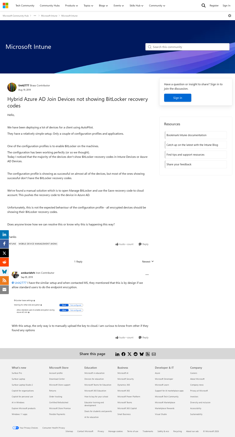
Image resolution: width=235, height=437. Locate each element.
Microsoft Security (126, 378)
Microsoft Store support (59, 384)
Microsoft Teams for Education (97, 384)
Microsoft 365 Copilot (127, 408)
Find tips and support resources (185, 154)
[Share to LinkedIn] (117, 353)
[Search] (203, 5)
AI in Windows (18, 402)
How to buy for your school (96, 396)
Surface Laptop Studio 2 (22, 384)
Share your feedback (179, 164)
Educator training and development (94, 404)
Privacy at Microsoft (199, 390)
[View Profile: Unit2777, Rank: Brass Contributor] (12, 87)
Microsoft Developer (164, 378)
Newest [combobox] (148, 261)
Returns (52, 390)
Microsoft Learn (162, 384)
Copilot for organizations (23, 390)
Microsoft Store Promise (60, 408)
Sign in (177, 98)
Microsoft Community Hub (16, 15)
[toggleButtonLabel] (229, 15)
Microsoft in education (94, 373)
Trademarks (148, 431)
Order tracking (55, 396)
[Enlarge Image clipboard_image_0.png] (48, 306)
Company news (197, 384)
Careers (193, 373)
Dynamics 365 (124, 384)
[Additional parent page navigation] (35, 15)
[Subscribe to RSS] (148, 353)
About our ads (192, 431)
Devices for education (94, 378)
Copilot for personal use (22, 396)
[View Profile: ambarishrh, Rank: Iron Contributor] (15, 274)
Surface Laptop (18, 378)
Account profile (56, 373)
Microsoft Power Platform (129, 396)
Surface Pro (17, 373)
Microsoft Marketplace (165, 402)
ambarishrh (28, 272)
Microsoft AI (123, 373)
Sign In (226, 5)
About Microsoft (197, 378)
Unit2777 (23, 85)
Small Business (124, 414)
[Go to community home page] (5, 5)
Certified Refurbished (58, 402)
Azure (157, 373)
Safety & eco (163, 431)
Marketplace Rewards (164, 408)
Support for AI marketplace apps (169, 390)
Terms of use (132, 431)
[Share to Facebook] (123, 353)
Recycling (177, 431)
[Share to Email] (154, 353)
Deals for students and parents (98, 411)
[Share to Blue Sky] (142, 353)
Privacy (101, 431)
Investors (194, 396)
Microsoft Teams (125, 402)
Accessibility (195, 408)
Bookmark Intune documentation (186, 135)
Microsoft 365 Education (95, 390)
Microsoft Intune (49, 15)
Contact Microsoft (85, 431)
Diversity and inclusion (200, 402)
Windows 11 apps (19, 414)
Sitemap (69, 431)
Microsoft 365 (124, 390)
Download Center (57, 378)
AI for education (91, 417)
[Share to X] (129, 353)
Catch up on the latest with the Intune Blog (192, 145)
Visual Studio (161, 414)
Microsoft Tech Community (166, 396)
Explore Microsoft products (24, 408)
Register (214, 5)
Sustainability (196, 414)
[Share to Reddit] (136, 353)
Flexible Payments (57, 414)
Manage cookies (115, 431)
